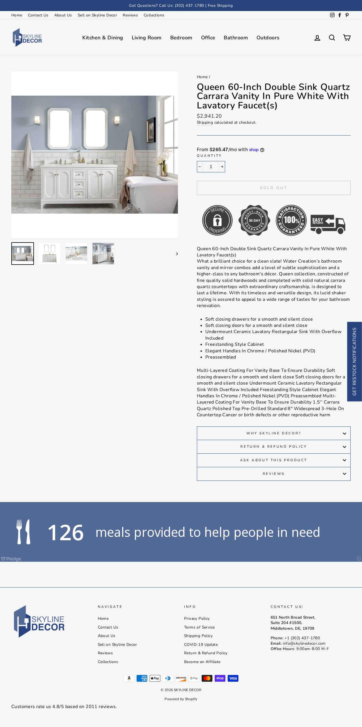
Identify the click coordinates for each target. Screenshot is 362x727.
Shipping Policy (198, 635)
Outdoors (268, 37)
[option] (181, 5)
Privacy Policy (197, 618)
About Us (63, 15)
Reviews (130, 15)
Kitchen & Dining (102, 37)
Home (16, 15)
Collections (154, 15)
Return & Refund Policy (273, 446)
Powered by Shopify (181, 699)
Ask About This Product (273, 460)
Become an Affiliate (202, 661)
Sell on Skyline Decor (97, 15)
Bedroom (181, 37)
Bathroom (236, 37)
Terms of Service (199, 627)
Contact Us (38, 15)
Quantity (209, 155)
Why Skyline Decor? (273, 433)
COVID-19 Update (201, 644)
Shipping (205, 122)
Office (208, 37)
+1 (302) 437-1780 (302, 638)
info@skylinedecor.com (304, 643)
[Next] (174, 253)
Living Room (147, 37)
